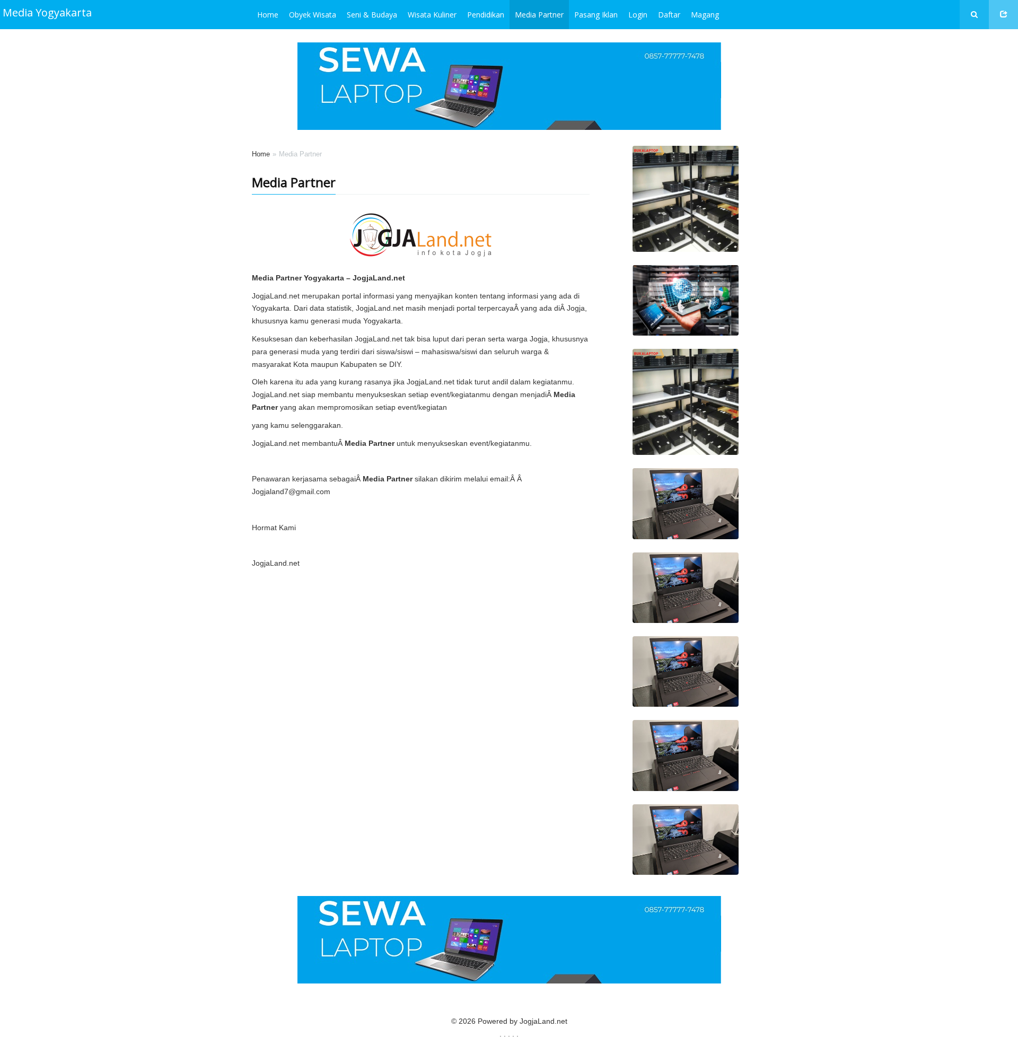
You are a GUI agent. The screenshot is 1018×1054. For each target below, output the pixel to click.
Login (637, 15)
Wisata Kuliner (432, 15)
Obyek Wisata (312, 15)
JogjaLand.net (543, 1021)
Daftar (669, 15)
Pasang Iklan (596, 15)
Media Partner (539, 15)
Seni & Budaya (372, 15)
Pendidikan (485, 15)
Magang (705, 15)
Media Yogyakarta (47, 12)
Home (267, 15)
